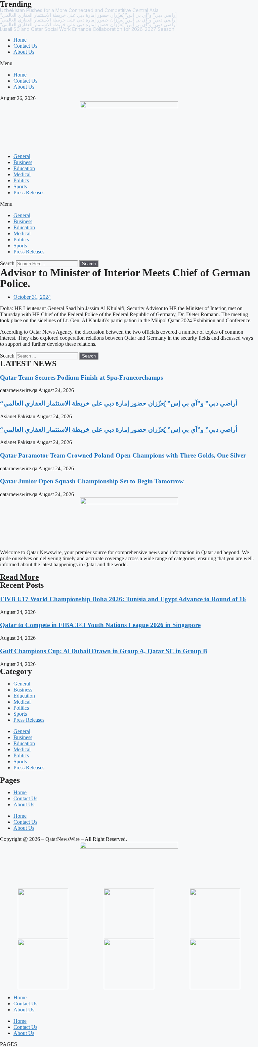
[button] (129, 63)
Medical (22, 174)
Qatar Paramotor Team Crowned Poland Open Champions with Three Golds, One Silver (123, 455)
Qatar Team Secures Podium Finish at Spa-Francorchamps (81, 377)
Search (7, 263)
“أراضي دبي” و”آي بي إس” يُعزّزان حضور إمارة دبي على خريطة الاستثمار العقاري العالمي (118, 403)
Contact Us (25, 46)
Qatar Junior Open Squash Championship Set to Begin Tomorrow (92, 481)
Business (22, 162)
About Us (23, 52)
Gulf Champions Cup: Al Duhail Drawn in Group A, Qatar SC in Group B (103, 651)
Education (24, 168)
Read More (19, 577)
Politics (21, 180)
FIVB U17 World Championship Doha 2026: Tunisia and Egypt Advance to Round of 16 (123, 599)
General (21, 156)
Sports (20, 186)
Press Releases (28, 192)
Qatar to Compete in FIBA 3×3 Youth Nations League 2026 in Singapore (100, 624)
